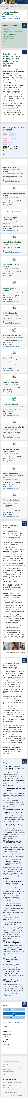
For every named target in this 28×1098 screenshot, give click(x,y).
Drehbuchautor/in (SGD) (12, 335)
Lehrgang (6, 6)
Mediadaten (6, 1087)
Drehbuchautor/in (10, 313)
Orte (4, 44)
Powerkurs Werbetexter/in (13, 427)
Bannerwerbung (7, 1085)
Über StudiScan (7, 1064)
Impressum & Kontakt (8, 1071)
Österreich (15, 1013)
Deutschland (15, 1009)
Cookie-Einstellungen (8, 1069)
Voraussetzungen (8, 39)
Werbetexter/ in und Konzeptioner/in (11, 450)
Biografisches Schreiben (12, 242)
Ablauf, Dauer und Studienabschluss (9, 35)
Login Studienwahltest (9, 1074)
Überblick (6, 29)
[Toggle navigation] (26, 2)
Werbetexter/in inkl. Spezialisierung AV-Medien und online (13, 476)
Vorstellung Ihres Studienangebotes (12, 1082)
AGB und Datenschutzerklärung (11, 1067)
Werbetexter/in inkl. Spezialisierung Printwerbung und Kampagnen (11, 503)
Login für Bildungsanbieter (10, 1092)
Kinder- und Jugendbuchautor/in (10, 359)
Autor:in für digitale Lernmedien (10, 219)
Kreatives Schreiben (16, 6)
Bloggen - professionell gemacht (12, 265)
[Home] (1, 6)
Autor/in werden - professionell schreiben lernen (12, 169)
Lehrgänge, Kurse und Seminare (13, 32)
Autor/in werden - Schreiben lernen (14, 194)
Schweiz (15, 1018)
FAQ (4, 41)
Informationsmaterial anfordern (11, 181)
